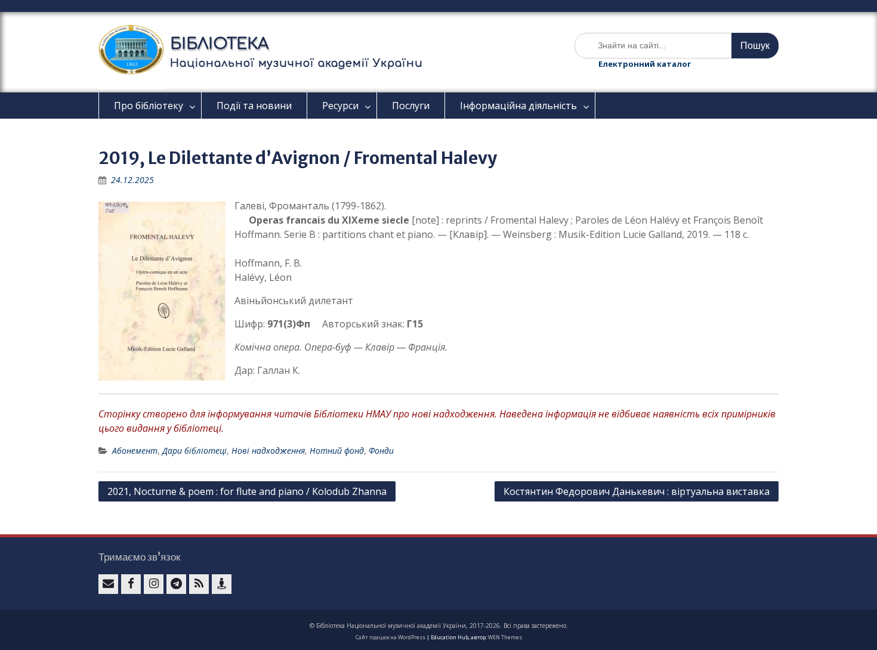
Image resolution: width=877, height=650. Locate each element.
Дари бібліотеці (194, 450)
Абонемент (135, 450)
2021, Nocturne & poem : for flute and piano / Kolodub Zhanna (247, 491)
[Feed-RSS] (199, 584)
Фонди (381, 450)
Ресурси (340, 105)
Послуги (411, 105)
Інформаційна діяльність (518, 105)
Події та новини (254, 105)
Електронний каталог (644, 63)
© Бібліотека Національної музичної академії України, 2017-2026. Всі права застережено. (439, 625)
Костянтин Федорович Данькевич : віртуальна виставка (637, 491)
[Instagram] (153, 584)
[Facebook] (131, 584)
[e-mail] (108, 584)
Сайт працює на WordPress (390, 637)
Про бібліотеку (148, 105)
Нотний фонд (337, 450)
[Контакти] (221, 584)
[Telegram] (176, 584)
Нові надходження (268, 450)
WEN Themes (505, 637)
